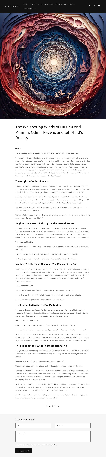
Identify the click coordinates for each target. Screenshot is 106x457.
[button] (34, 4)
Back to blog (54, 406)
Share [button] (19, 148)
